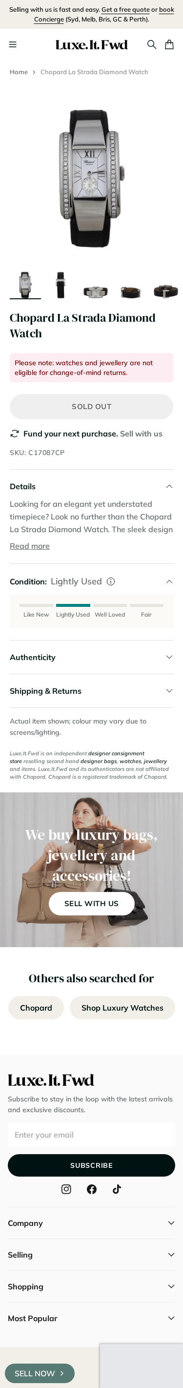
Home (19, 72)
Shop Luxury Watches (122, 1008)
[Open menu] (13, 44)
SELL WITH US (91, 903)
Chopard (36, 1008)
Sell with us (141, 433)
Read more (30, 546)
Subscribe (91, 1165)
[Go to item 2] (60, 282)
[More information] (111, 581)
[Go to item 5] (166, 282)
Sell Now (35, 1373)
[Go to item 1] (25, 282)
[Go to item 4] (130, 282)
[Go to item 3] (95, 282)
